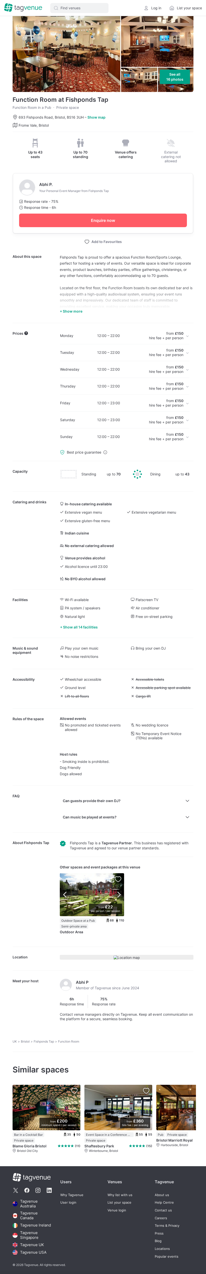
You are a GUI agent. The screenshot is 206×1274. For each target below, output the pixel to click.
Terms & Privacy (167, 1226)
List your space (119, 1202)
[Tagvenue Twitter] (15, 1190)
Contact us (163, 1210)
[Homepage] (23, 8)
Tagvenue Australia (29, 1203)
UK (15, 1041)
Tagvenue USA (33, 1252)
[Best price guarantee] (105, 452)
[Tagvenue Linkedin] (49, 1190)
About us (162, 1195)
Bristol (25, 1041)
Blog (158, 1241)
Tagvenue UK (32, 1244)
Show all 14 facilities (80, 627)
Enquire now (103, 220)
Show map (96, 117)
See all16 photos (174, 76)
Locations (162, 1249)
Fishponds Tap (36, 843)
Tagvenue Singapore (29, 1235)
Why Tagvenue (71, 1195)
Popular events (166, 1256)
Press (159, 1233)
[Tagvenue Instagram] (37, 1190)
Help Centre (164, 1202)
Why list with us (120, 1195)
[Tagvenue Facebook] (26, 1190)
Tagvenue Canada (29, 1215)
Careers (161, 1218)
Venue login (117, 1210)
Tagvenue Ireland (35, 1225)
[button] (79, 8)
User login (68, 1202)
